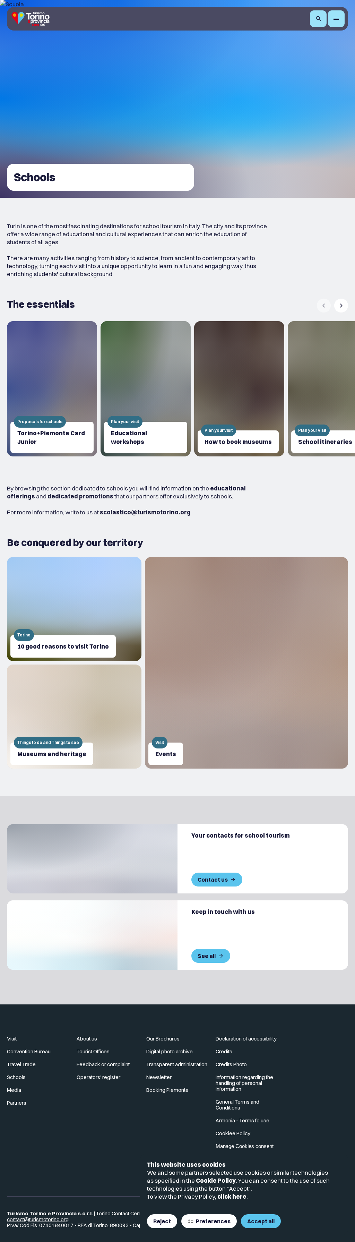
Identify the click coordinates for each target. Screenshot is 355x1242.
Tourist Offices (93, 1051)
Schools (16, 1077)
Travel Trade (21, 1064)
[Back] (324, 305)
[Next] (341, 305)
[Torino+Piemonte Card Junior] (52, 388)
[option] (52, 388)
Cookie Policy (216, 1180)
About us (87, 1038)
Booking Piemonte (167, 1090)
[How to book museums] (239, 388)
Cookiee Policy (233, 1133)
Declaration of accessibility (246, 1038)
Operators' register (98, 1077)
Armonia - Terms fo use (242, 1120)
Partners (16, 1102)
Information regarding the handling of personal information (244, 1083)
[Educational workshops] (146, 388)
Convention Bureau (29, 1051)
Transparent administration (176, 1064)
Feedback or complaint (103, 1064)
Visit (12, 1038)
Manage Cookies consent (245, 1146)
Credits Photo (231, 1064)
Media (14, 1090)
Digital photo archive (169, 1051)
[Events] (246, 663)
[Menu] (336, 18)
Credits (224, 1051)
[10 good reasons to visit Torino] (74, 609)
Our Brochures (163, 1038)
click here (231, 1196)
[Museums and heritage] (74, 717)
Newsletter (159, 1077)
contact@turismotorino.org (38, 1219)
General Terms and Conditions (237, 1104)
